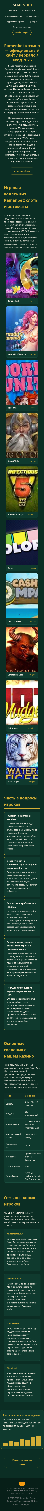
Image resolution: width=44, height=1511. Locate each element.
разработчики (28, 10)
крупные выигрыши (15, 21)
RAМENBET (22, 4)
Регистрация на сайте (22, 1462)
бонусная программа (22, 27)
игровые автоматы (13, 16)
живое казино (33, 16)
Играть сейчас (22, 171)
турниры (33, 21)
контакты (13, 10)
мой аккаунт (22, 32)
